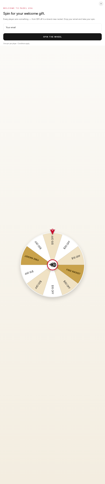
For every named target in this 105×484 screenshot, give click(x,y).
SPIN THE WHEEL (52, 37)
